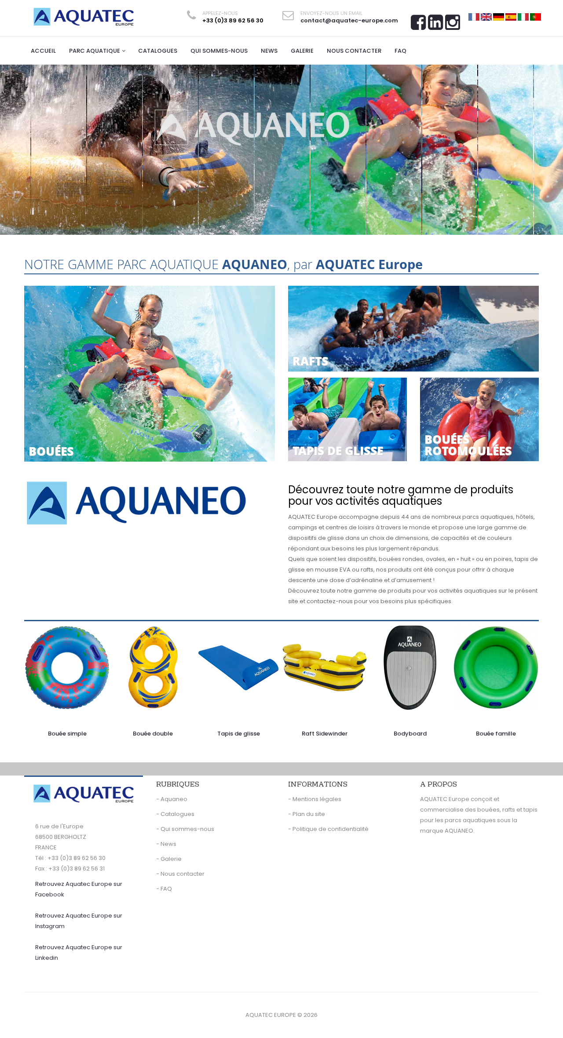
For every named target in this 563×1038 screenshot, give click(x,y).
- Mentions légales (314, 799)
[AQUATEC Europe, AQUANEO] (83, 16)
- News (166, 844)
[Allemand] (498, 16)
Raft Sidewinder (324, 733)
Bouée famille (496, 733)
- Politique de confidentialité (328, 829)
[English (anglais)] (486, 16)
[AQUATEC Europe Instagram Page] (452, 25)
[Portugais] (535, 16)
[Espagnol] (510, 16)
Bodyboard (410, 733)
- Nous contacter (180, 874)
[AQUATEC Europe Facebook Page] (418, 25)
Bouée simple (67, 733)
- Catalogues (175, 814)
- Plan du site (306, 814)
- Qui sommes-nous (185, 829)
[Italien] (523, 16)
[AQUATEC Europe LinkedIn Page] (435, 25)
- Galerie (169, 859)
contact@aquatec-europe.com (349, 20)
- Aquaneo (171, 799)
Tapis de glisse (238, 733)
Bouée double (153, 733)
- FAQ (164, 889)
